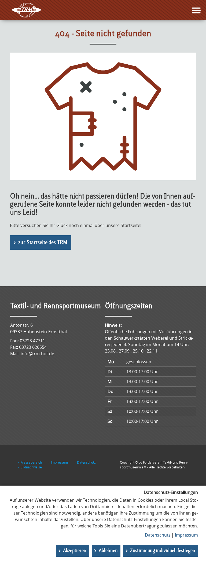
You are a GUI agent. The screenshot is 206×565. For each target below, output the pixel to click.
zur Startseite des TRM (42, 242)
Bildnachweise (31, 467)
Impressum (59, 462)
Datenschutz (86, 462)
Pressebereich (31, 462)
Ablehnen (108, 551)
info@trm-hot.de (37, 354)
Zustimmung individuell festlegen (162, 551)
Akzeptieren (74, 551)
